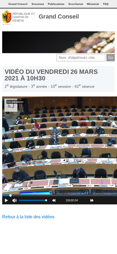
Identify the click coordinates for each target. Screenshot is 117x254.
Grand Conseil (59, 16)
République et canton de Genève (24, 17)
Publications (56, 3)
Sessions (38, 3)
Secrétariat (75, 3)
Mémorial (93, 3)
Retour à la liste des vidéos (28, 216)
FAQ (106, 3)
